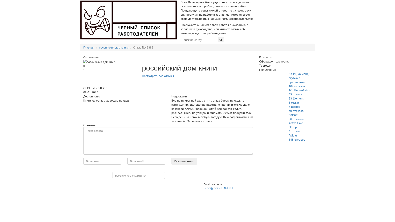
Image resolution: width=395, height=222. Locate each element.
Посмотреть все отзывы (158, 76)
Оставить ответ (184, 161)
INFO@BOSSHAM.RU (218, 188)
